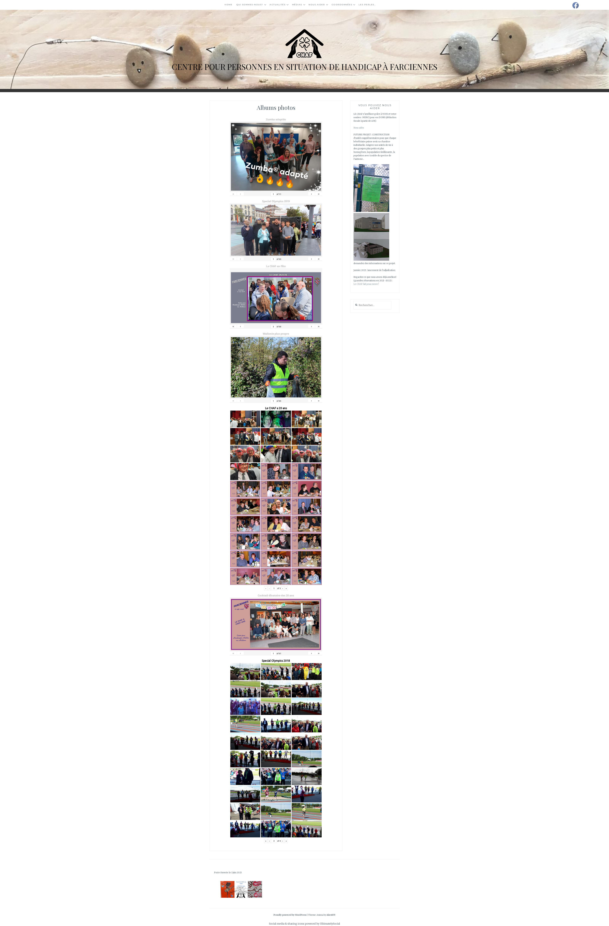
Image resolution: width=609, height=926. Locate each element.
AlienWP (331, 915)
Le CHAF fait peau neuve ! (366, 284)
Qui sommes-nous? (249, 4)
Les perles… (367, 4)
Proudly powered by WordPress (289, 915)
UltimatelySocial (330, 923)
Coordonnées (342, 4)
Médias (297, 4)
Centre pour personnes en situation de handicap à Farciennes (304, 66)
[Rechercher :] (372, 305)
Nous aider (317, 4)
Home (228, 4)
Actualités (277, 4)
